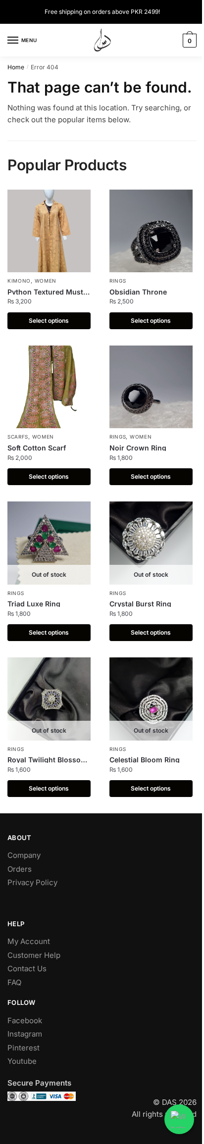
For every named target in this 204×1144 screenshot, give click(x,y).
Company (24, 855)
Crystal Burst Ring (140, 603)
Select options (49, 320)
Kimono (19, 281)
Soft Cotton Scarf (36, 448)
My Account (28, 941)
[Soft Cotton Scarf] (49, 387)
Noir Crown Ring (137, 448)
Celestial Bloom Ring (144, 759)
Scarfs (17, 437)
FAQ (14, 982)
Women (46, 281)
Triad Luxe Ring (33, 603)
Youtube (22, 1061)
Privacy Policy (32, 882)
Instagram (24, 1034)
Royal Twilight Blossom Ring (47, 760)
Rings (117, 281)
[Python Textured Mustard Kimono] (49, 231)
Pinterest (23, 1047)
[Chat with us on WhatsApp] (179, 1119)
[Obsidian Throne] (151, 231)
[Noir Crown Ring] (151, 387)
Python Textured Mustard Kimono (48, 293)
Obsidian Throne (138, 292)
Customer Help (33, 955)
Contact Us (27, 968)
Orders (19, 869)
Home (15, 67)
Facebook (24, 1020)
